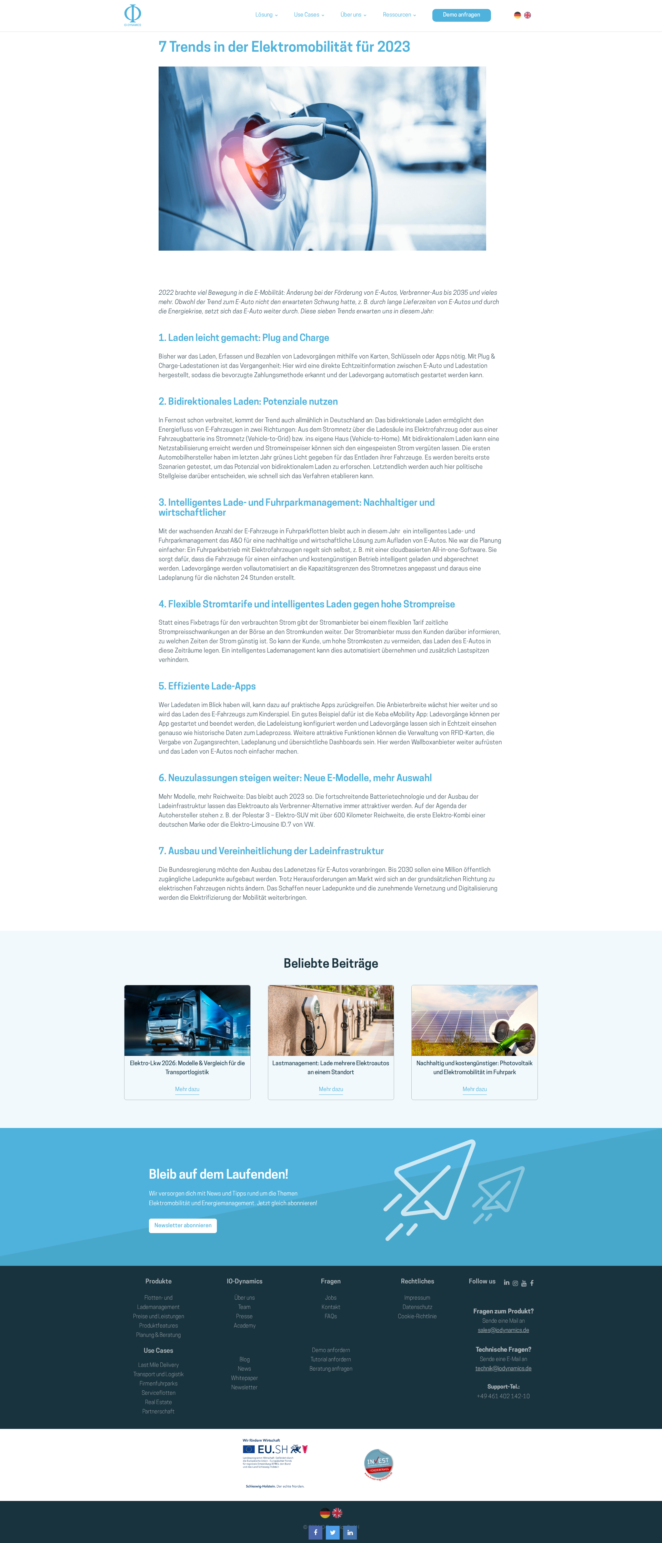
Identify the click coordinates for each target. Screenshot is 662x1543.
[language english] (336, 1513)
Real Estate (158, 1402)
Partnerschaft (158, 1412)
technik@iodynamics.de (503, 1369)
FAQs (331, 1317)
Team (244, 1307)
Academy (244, 1326)
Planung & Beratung (158, 1335)
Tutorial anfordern (331, 1360)
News (244, 1369)
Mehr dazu (187, 1089)
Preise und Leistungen (158, 1317)
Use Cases (306, 15)
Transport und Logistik (158, 1375)
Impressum (417, 1298)
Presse (244, 1317)
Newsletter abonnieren (183, 1226)
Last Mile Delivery (158, 1365)
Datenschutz (417, 1307)
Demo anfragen (461, 15)
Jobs (331, 1298)
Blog (245, 1360)
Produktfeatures (158, 1326)
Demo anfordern (331, 1350)
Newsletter (244, 1388)
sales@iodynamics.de (503, 1330)
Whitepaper (244, 1378)
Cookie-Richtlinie (417, 1317)
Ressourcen (397, 15)
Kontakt (331, 1307)
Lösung (264, 15)
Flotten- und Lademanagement (158, 1302)
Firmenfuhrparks (159, 1384)
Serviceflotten (158, 1393)
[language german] (325, 1513)
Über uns (351, 15)
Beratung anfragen (331, 1369)
